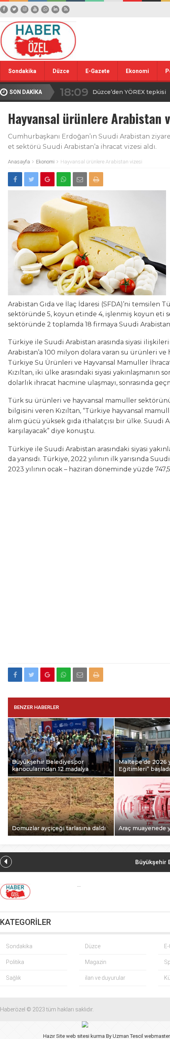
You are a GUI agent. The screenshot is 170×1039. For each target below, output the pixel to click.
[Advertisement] (85, 573)
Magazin (95, 962)
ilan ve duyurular (105, 978)
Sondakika (22, 71)
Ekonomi (137, 71)
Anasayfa (19, 162)
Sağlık (13, 978)
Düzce (61, 71)
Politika (15, 962)
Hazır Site (54, 1036)
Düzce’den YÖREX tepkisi (129, 92)
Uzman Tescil (128, 1036)
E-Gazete (97, 71)
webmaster (157, 1036)
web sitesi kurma (85, 1036)
